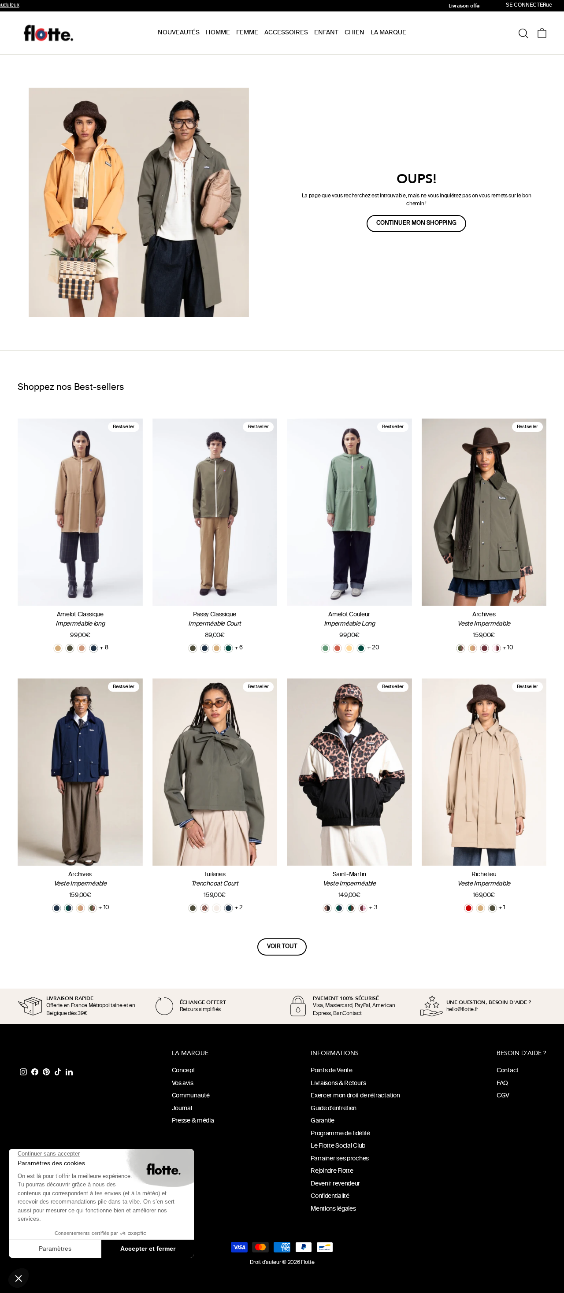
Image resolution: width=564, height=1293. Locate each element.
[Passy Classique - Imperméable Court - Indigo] (204, 648)
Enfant (326, 32)
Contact (508, 1070)
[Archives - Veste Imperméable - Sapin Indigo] (68, 908)
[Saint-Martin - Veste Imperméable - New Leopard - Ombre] (327, 908)
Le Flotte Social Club (338, 1146)
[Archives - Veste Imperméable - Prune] (484, 648)
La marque (388, 32)
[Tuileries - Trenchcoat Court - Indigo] (228, 908)
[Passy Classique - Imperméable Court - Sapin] (228, 648)
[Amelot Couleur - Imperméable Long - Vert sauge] (325, 648)
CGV (503, 1095)
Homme (218, 32)
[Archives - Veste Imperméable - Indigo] (56, 908)
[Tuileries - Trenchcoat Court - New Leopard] (204, 908)
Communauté (191, 1095)
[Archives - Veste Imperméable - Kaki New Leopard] (460, 648)
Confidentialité (330, 1196)
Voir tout (282, 946)
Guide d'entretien (333, 1108)
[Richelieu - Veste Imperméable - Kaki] (492, 908)
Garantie (322, 1120)
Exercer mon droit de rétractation (355, 1095)
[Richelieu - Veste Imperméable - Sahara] (480, 908)
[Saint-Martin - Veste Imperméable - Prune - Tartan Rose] (363, 908)
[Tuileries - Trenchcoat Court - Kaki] (193, 908)
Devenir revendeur (335, 1183)
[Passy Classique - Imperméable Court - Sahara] (216, 648)
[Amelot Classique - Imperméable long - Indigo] (93, 648)
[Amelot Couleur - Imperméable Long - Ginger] (337, 648)
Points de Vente (331, 1070)
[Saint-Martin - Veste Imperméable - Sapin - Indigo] (339, 908)
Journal (182, 1108)
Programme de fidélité (340, 1133)
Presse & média (193, 1120)
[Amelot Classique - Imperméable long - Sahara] (58, 648)
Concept (183, 1070)
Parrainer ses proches (340, 1158)
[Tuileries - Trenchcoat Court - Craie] (216, 908)
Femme (247, 32)
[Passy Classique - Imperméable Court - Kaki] (193, 648)
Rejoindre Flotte (332, 1171)
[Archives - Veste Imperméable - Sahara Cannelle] (472, 648)
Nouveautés (179, 32)
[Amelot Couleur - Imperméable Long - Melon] (349, 648)
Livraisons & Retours (338, 1083)
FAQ (502, 1083)
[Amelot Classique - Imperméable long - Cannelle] (82, 648)
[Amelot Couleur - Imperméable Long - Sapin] (361, 648)
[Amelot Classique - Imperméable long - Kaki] (70, 648)
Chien (354, 32)
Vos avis (182, 1083)
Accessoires (286, 32)
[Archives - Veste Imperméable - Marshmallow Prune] (496, 648)
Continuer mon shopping (416, 223)
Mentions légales (333, 1209)
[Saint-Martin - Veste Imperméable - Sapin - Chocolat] (351, 908)
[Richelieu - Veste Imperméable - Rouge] (468, 908)
